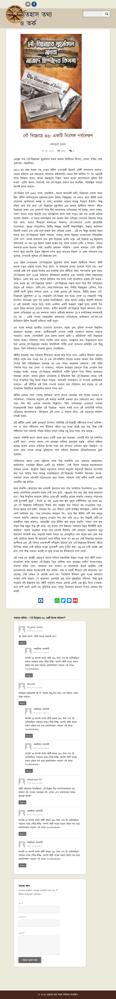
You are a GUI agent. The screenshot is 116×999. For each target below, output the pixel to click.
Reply (22, 643)
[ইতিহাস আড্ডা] (15, 14)
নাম (21, 903)
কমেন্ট (22, 933)
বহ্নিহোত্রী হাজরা (58, 145)
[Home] (28, 4)
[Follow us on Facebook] (34, 4)
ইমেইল (22, 917)
